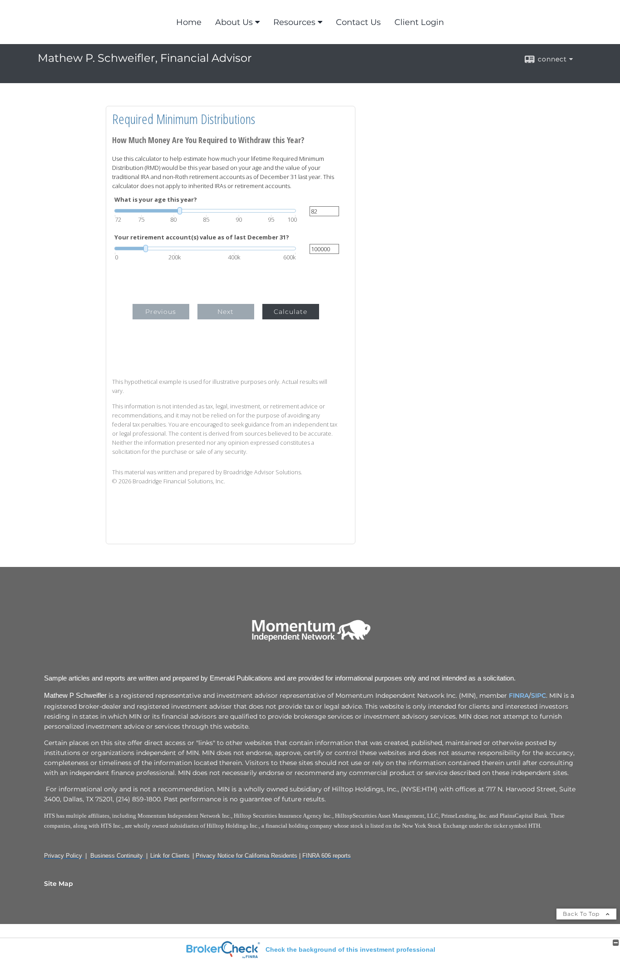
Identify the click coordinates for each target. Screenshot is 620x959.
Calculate (290, 312)
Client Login (419, 22)
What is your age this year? (155, 200)
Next (225, 312)
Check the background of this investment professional (350, 949)
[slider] (205, 211)
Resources (294, 22)
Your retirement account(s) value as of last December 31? (201, 237)
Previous (160, 312)
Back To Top (582, 913)
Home (189, 22)
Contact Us (358, 22)
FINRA (519, 695)
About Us (234, 22)
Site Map (58, 883)
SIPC (538, 695)
